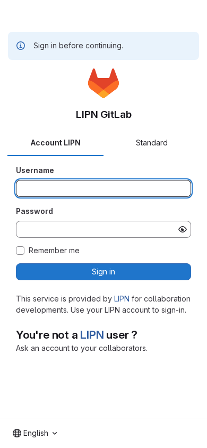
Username (35, 170)
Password (34, 211)
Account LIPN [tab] (56, 142)
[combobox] (35, 433)
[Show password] (182, 229)
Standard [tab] (152, 142)
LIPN (122, 298)
